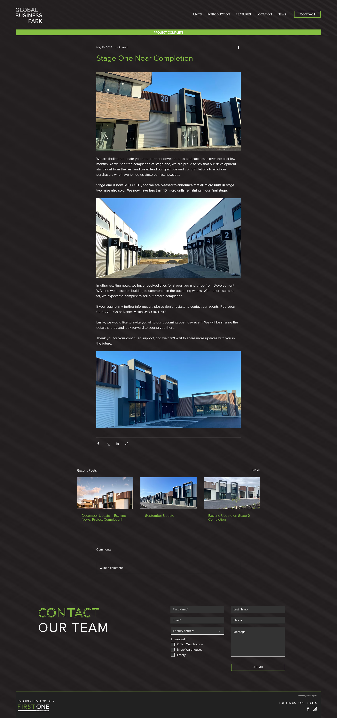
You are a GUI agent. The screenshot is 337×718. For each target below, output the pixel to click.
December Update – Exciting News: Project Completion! (104, 517)
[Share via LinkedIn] (117, 444)
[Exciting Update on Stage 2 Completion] (232, 493)
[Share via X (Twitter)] (108, 444)
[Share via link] (127, 444)
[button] (197, 14)
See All (256, 469)
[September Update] (168, 493)
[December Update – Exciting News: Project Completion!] (105, 493)
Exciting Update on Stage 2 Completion (229, 517)
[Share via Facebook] (98, 444)
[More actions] (238, 47)
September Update (159, 516)
